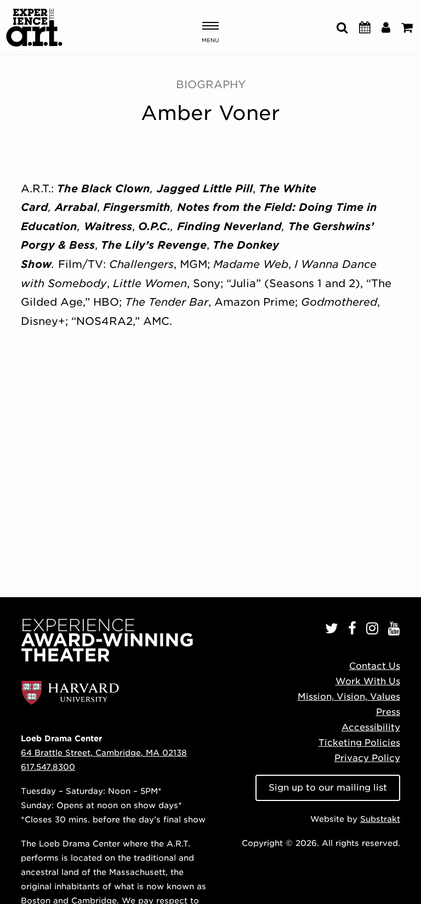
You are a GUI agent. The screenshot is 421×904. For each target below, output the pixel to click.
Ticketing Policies (359, 742)
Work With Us (367, 681)
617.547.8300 (48, 766)
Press (388, 712)
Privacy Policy (367, 758)
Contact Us (374, 666)
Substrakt (380, 818)
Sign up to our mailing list (328, 787)
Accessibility (371, 727)
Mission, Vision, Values (349, 696)
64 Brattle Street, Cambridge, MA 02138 (104, 752)
